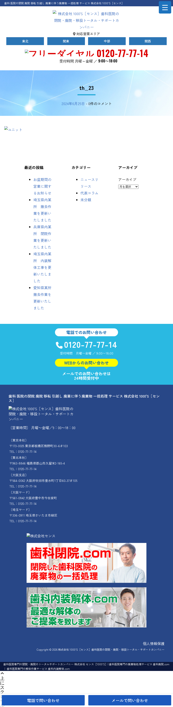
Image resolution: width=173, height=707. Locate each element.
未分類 (85, 199)
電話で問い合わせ (43, 700)
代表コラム (89, 193)
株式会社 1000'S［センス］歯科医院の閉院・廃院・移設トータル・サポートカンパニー (111, 649)
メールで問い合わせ (130, 700)
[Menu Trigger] (165, 7)
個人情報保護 (153, 643)
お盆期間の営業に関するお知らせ (42, 186)
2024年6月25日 (73, 103)
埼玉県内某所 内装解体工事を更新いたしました (42, 267)
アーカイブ (127, 179)
